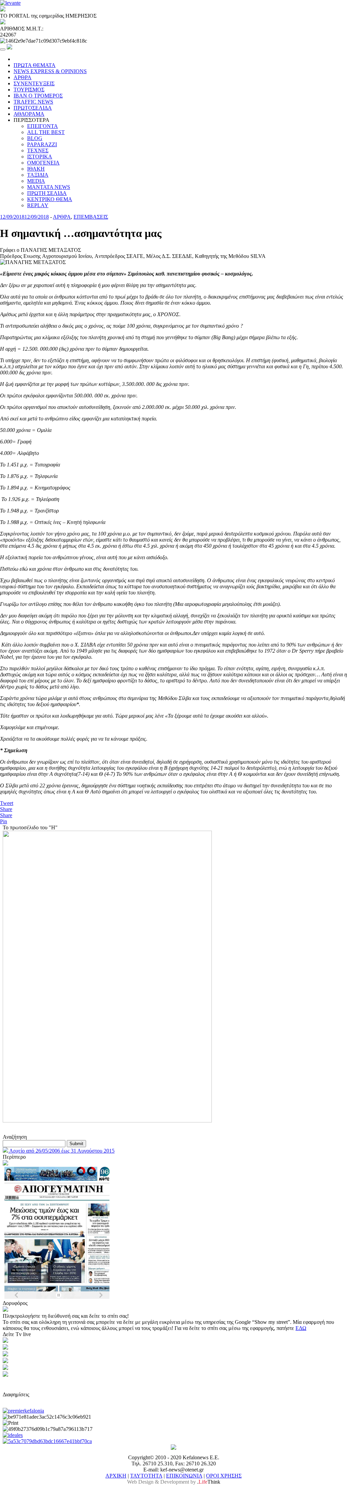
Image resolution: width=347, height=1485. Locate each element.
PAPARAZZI (42, 144)
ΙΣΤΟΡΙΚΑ (39, 156)
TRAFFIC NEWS (33, 102)
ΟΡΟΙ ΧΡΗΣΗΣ (224, 1476)
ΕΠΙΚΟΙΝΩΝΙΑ (184, 1476)
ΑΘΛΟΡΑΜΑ (29, 114)
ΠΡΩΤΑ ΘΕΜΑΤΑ (35, 65)
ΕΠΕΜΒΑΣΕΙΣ (91, 217)
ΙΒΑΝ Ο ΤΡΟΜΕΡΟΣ (38, 96)
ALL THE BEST (46, 132)
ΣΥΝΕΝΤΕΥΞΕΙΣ (34, 83)
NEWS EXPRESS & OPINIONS (50, 71)
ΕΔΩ (300, 1328)
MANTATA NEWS (48, 187)
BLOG (34, 138)
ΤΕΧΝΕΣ (37, 150)
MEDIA (36, 181)
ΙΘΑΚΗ (36, 169)
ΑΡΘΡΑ (23, 77)
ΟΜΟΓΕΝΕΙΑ (43, 163)
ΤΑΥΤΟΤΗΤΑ (146, 1476)
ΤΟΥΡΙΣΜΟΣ (29, 89)
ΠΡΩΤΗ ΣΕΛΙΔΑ (47, 193)
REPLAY (37, 205)
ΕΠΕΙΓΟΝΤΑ (42, 126)
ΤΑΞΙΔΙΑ (37, 175)
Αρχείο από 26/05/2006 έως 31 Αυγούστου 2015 (61, 1151)
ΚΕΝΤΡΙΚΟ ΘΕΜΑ (49, 199)
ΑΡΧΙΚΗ (115, 1476)
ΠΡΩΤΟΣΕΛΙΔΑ (33, 108)
